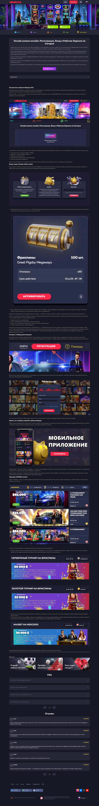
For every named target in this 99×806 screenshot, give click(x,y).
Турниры (28, 784)
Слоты (12, 784)
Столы (22, 784)
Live (17, 784)
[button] (97, 17)
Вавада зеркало (49, 68)
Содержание (36, 784)
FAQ (43, 784)
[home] (15, 2)
